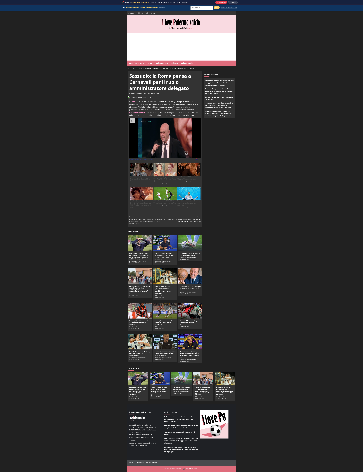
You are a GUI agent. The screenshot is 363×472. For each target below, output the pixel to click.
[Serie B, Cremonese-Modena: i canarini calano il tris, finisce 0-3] (165, 311)
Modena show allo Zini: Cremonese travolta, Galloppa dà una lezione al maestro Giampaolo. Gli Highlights (164, 289)
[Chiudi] (239, 2)
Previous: (147, 220)
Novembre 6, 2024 (154, 93)
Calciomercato (162, 63)
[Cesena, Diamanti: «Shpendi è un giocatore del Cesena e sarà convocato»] (165, 341)
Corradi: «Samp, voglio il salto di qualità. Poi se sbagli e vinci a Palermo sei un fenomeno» (165, 256)
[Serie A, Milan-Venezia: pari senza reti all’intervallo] (190, 311)
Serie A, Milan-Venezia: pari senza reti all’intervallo (189, 322)
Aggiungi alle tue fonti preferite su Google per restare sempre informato (156, 2)
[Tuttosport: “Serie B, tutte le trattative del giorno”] (190, 243)
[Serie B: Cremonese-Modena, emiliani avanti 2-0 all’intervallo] (140, 341)
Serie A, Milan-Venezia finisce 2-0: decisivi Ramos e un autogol (139, 322)
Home (130, 63)
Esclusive (174, 63)
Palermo (138, 63)
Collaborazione (150, 13)
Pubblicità (140, 13)
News (149, 63)
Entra (216, 7)
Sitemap (139, 445)
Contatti (131, 445)
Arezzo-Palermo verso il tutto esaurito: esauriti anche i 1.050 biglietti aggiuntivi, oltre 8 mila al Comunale (139, 289)
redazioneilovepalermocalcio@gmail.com (143, 443)
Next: (183, 219)
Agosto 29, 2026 (135, 263)
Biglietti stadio (187, 63)
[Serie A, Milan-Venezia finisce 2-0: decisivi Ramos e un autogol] (140, 311)
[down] (143, 63)
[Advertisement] (181, 46)
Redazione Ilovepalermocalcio (139, 93)
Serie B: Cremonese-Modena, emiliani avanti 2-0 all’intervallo (139, 353)
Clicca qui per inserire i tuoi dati (229, 7)
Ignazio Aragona (147, 437)
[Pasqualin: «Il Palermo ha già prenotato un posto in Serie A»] (190, 276)
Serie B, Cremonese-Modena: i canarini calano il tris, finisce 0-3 (165, 322)
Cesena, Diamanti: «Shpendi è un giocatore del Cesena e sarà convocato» (165, 353)
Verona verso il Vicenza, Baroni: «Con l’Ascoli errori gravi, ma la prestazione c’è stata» (189, 354)
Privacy (145, 445)
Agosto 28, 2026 (135, 328)
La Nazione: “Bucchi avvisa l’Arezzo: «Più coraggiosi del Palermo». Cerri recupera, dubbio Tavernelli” (139, 256)
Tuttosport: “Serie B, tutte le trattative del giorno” (190, 254)
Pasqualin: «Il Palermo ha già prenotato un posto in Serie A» (190, 288)
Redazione (131, 13)
